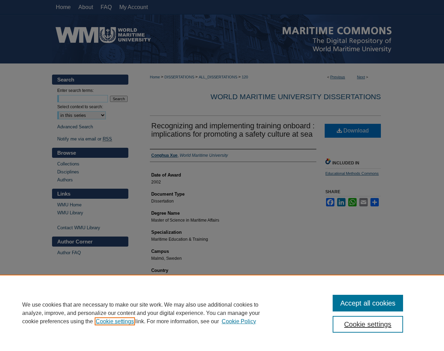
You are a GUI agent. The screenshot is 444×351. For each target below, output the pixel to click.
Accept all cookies (367, 303)
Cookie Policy (239, 321)
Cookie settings (115, 321)
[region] (222, 313)
